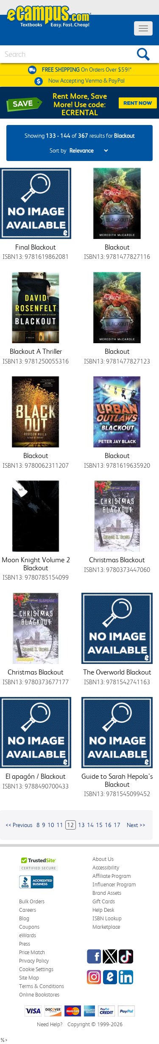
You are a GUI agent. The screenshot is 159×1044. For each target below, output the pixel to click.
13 (81, 825)
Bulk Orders (32, 901)
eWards (27, 935)
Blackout (117, 247)
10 (50, 825)
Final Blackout (35, 247)
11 (59, 825)
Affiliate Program (111, 876)
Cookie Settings (36, 969)
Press (24, 944)
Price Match (32, 952)
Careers (27, 910)
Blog (24, 918)
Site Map (29, 978)
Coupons (29, 927)
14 (90, 825)
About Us (103, 859)
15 (99, 825)
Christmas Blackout (117, 559)
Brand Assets (106, 893)
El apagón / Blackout (36, 776)
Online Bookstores (39, 994)
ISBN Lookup (107, 918)
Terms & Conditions (41, 986)
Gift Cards (103, 901)
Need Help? (49, 1024)
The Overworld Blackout (117, 672)
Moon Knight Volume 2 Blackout (36, 563)
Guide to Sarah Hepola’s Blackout (117, 780)
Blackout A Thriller (36, 351)
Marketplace (106, 927)
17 (117, 825)
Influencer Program (114, 884)
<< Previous (19, 825)
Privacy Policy (34, 961)
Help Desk (103, 910)
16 (108, 825)
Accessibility (105, 867)
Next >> (136, 825)
